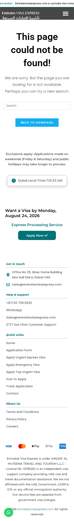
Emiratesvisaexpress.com (35, 509)
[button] (65, 13)
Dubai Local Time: (40, 180)
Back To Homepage (37, 123)
